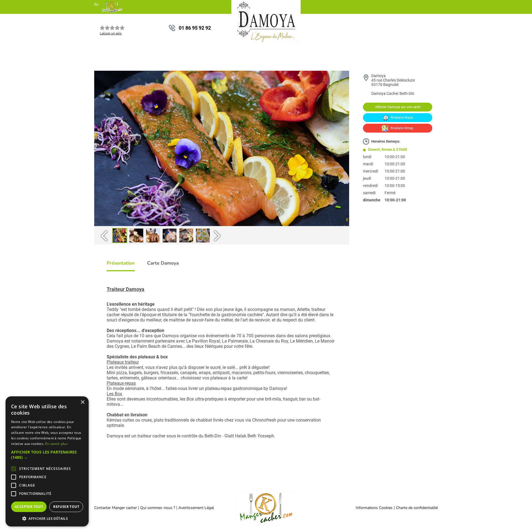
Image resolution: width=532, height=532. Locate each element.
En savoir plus (56, 443)
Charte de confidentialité (417, 507)
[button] (47, 454)
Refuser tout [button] (66, 506)
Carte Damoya (163, 263)
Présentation (121, 263)
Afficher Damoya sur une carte (397, 107)
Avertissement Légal (196, 507)
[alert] (47, 461)
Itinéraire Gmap (401, 128)
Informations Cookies (374, 507)
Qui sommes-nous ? (158, 507)
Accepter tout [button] (29, 506)
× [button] (82, 402)
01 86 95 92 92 (195, 28)
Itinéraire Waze (401, 118)
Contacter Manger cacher (115, 507)
